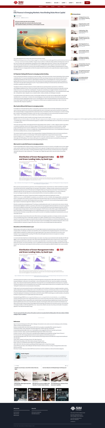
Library (71, 3)
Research (48, 3)
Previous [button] (15, 376)
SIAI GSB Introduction (36, 413)
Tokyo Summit (16, 413)
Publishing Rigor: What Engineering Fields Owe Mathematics (83, 32)
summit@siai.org (73, 421)
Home (87, 3)
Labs (47, 6)
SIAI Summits (16, 408)
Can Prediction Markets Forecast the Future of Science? (83, 79)
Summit (63, 3)
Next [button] (67, 376)
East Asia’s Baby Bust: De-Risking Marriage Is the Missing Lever (54, 367)
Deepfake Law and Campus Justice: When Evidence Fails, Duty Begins (26, 368)
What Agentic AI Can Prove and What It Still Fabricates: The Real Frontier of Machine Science (22, 385)
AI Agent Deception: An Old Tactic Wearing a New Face (84, 24)
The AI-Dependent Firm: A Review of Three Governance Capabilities (41, 384)
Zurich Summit (16, 412)
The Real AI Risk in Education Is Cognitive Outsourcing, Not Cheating (84, 65)
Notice (64, 6)
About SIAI (78, 3)
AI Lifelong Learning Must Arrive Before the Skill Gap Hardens (84, 59)
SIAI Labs (56, 3)
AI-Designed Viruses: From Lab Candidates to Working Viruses (84, 18)
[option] (23, 379)
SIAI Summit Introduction (36, 412)
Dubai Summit (16, 415)
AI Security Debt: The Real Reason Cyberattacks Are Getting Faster (58, 384)
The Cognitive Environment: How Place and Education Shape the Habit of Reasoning (84, 72)
